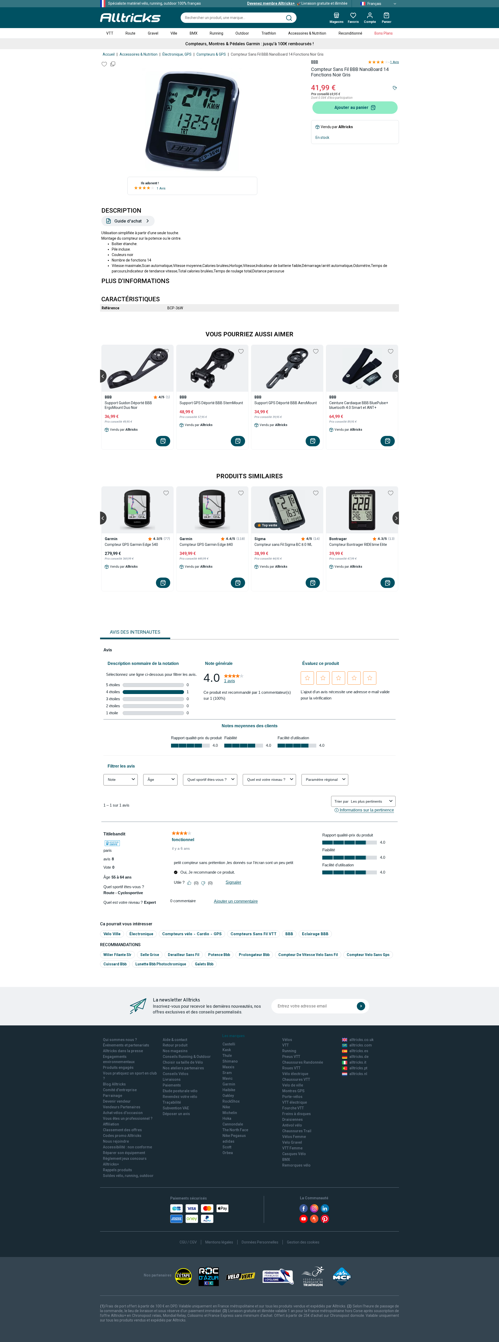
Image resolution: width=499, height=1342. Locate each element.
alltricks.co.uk (361, 1040)
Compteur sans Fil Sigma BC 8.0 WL (283, 544)
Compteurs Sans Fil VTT (254, 934)
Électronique (141, 934)
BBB (314, 62)
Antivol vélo (292, 1125)
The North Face (235, 1130)
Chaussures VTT (296, 1079)
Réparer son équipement (124, 1153)
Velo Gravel (292, 1142)
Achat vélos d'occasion (123, 1113)
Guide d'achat (128, 221)
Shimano (230, 1061)
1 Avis (161, 188)
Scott (226, 1147)
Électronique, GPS (177, 54)
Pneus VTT (291, 1057)
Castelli (228, 1044)
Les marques (233, 1036)
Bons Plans (384, 33)
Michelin (229, 1113)
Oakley (228, 1096)
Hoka (226, 1118)
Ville (173, 33)
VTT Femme (292, 1148)
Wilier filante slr (117, 955)
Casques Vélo (294, 1154)
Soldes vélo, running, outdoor (128, 1176)
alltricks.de (359, 1057)
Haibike (228, 1090)
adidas (228, 1141)
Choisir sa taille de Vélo (183, 1062)
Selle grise (149, 955)
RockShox (231, 1101)
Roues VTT (291, 1068)
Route (130, 33)
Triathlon (268, 33)
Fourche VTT (293, 1108)
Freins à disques (296, 1114)
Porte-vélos (292, 1097)
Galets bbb (204, 964)
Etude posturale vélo (180, 1091)
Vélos (287, 1040)
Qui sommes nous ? (120, 1040)
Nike (226, 1107)
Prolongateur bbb (254, 955)
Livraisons (172, 1079)
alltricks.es (358, 1051)
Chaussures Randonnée (302, 1062)
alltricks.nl (358, 1074)
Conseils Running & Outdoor (187, 1057)
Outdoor (242, 33)
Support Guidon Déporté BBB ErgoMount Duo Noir (128, 405)
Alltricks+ (111, 1164)
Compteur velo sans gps (368, 955)
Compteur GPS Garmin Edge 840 (206, 544)
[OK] (361, 1006)
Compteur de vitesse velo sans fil (308, 955)
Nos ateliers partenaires (183, 1068)
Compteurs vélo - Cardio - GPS (192, 934)
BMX (194, 33)
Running (216, 33)
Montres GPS (293, 1091)
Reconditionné (350, 33)
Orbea (227, 1153)
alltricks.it (357, 1062)
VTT (109, 33)
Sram (227, 1073)
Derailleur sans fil (183, 955)
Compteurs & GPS (211, 54)
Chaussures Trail (296, 1131)
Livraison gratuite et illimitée (297, 3)
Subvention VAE (176, 1108)
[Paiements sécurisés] (199, 1213)
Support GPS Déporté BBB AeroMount (285, 403)
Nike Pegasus (234, 1136)
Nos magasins (175, 1051)
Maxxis (228, 1067)
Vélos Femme (294, 1137)
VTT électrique (294, 1102)
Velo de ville (292, 1085)
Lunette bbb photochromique (160, 964)
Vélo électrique (295, 1074)
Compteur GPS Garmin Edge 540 (131, 544)
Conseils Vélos (175, 1074)
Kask (226, 1050)
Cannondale (232, 1124)
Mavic (227, 1078)
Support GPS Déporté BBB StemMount (211, 403)
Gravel (153, 33)
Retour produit (175, 1045)
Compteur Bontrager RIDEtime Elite (358, 544)
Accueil (109, 54)
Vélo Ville (112, 934)
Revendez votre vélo (180, 1097)
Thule (227, 1055)
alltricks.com (360, 1045)
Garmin (228, 1084)
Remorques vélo (296, 1165)
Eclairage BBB (315, 934)
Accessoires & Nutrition (307, 33)
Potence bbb (219, 955)
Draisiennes (292, 1119)
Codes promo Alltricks (122, 1136)
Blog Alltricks (114, 1084)
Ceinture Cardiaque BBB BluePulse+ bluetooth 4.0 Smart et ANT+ (358, 405)
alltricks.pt (358, 1068)
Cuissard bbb (115, 964)
